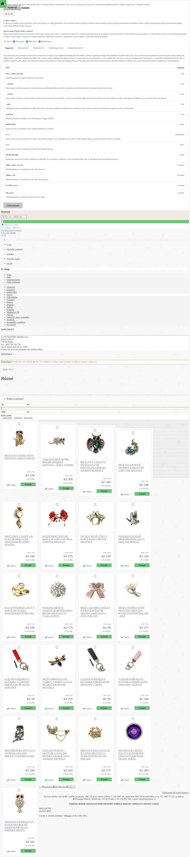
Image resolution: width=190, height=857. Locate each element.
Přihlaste (68, 816)
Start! (9, 361)
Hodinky (10, 305)
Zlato (9, 274)
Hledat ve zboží (11, 225)
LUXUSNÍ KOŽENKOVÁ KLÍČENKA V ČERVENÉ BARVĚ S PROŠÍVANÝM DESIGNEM (17, 683)
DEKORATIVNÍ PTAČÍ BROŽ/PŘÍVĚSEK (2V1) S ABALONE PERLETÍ (131, 539)
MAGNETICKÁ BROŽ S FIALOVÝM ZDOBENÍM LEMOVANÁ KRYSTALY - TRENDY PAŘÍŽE (131, 754)
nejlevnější (7, 418)
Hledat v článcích (12, 227)
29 (66, 787)
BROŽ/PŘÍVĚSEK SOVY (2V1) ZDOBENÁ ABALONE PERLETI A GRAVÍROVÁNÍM (19, 753)
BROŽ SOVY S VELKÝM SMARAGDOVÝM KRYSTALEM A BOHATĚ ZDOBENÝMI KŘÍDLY (93, 466)
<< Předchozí (45, 787)
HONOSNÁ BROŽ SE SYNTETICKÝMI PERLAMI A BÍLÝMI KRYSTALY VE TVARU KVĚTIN (57, 611)
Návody (10, 263)
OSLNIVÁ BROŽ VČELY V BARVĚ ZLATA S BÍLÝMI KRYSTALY (93, 539)
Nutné (9, 41)
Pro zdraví (11, 325)
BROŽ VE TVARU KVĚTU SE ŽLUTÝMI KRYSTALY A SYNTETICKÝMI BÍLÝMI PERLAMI (95, 754)
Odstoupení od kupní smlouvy (175, 792)
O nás (9, 245)
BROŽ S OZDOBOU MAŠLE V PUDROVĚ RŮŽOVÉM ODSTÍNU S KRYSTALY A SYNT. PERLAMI (95, 611)
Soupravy (11, 289)
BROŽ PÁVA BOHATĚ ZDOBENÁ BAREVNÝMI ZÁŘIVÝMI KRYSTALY (131, 468)
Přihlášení (5, 230)
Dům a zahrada (13, 282)
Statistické (33, 41)
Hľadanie (5, 212)
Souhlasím (25, 8)
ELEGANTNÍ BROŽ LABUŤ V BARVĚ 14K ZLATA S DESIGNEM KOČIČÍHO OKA (19, 610)
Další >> (71, 787)
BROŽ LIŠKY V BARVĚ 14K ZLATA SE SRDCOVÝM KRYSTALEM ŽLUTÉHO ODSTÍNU (18, 540)
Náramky (11, 300)
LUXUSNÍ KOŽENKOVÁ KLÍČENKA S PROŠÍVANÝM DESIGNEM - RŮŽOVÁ (132, 682)
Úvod (5, 369)
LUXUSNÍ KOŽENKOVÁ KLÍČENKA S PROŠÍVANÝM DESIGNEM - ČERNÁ (94, 682)
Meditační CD (13, 312)
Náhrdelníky (12, 297)
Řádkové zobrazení (15, 398)
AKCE (10, 315)
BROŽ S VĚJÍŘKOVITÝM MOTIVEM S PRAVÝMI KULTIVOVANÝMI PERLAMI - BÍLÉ (133, 611)
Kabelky (10, 310)
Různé (9, 295)
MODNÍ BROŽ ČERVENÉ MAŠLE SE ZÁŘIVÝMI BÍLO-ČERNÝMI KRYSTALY (57, 539)
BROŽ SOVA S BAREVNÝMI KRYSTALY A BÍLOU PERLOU (19, 457)
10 (62, 787)
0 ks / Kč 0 (8, 232)
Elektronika (12, 292)
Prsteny (10, 302)
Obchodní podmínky (15, 249)
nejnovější (28, 418)
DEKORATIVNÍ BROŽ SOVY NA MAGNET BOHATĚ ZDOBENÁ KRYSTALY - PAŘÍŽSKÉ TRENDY (19, 826)
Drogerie (10, 320)
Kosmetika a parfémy (16, 322)
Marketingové (46, 41)
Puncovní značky (13, 259)
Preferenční (20, 41)
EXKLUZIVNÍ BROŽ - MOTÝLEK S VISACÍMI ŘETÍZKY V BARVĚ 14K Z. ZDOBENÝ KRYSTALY (56, 754)
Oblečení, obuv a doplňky (18, 317)
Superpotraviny (13, 279)
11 (64, 787)
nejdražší (18, 418)
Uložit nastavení (13, 205)
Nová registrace (15, 230)
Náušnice (11, 287)
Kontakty (10, 254)
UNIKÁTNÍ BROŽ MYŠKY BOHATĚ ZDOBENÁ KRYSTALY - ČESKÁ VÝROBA (58, 462)
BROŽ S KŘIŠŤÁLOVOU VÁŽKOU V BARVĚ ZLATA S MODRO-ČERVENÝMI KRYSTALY (57, 683)
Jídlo (9, 277)
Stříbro (10, 307)
